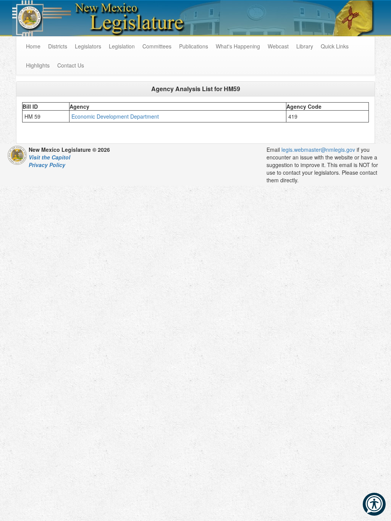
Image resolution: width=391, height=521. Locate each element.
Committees (156, 46)
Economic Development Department (115, 116)
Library (304, 46)
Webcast (278, 46)
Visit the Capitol (49, 157)
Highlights (38, 65)
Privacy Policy (47, 165)
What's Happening (238, 46)
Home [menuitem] (33, 46)
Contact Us (70, 65)
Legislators (88, 46)
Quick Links (335, 46)
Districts (57, 46)
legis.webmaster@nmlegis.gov (318, 149)
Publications (193, 46)
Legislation (122, 46)
